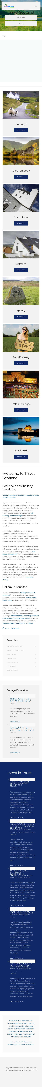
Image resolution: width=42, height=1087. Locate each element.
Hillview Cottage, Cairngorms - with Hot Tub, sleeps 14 (20, 700)
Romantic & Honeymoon (15, 650)
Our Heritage (11, 666)
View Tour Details (16, 817)
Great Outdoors (12, 662)
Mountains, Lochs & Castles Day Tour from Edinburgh (21, 965)
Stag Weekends (16, 1037)
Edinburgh (18, 1034)
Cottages (21, 17)
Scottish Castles (28, 1034)
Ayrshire (31, 1023)
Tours (21, 24)
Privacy (13, 1042)
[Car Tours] (21, 113)
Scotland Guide (9, 498)
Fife (18, 1031)
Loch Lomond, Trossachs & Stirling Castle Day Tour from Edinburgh (22, 825)
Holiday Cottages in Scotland (14, 495)
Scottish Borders (19, 1029)
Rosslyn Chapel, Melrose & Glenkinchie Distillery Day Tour (21, 873)
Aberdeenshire (27, 1021)
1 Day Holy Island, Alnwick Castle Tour (22, 912)
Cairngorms (11, 1023)
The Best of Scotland (14, 646)
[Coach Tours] (21, 207)
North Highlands (21, 1023)
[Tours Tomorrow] (21, 160)
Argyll (11, 1026)
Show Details (15, 721)
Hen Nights (27, 1037)
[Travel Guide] (21, 440)
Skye (27, 1026)
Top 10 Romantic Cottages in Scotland (18, 623)
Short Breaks (11, 658)
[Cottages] (21, 253)
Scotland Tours (33, 495)
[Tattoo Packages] (21, 393)
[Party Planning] (21, 347)
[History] (21, 300)
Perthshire (24, 1031)
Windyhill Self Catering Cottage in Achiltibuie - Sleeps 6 (22, 728)
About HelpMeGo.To (27, 1045)
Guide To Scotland (15, 1021)
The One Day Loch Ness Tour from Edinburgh (20, 783)
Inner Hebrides (19, 1026)
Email (16, 628)
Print (6, 628)
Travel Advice (11, 654)
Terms (19, 1042)
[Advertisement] (21, 61)
